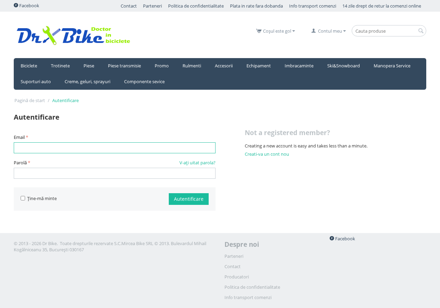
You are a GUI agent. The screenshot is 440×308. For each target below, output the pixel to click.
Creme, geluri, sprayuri (87, 81)
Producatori (236, 277)
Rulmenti (192, 66)
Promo (162, 66)
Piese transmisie (124, 66)
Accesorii (224, 66)
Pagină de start (29, 100)
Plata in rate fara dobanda (256, 6)
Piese (89, 66)
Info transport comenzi (312, 6)
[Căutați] (421, 31)
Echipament (258, 66)
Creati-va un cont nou (267, 154)
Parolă (20, 163)
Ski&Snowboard (343, 66)
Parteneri (233, 256)
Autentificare (189, 199)
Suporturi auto (36, 81)
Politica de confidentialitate (196, 6)
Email (19, 137)
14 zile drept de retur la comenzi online (381, 6)
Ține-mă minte (42, 198)
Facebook (28, 5)
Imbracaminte (299, 66)
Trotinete (60, 66)
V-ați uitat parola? (197, 163)
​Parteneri (152, 6)
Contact (129, 6)
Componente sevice (144, 81)
